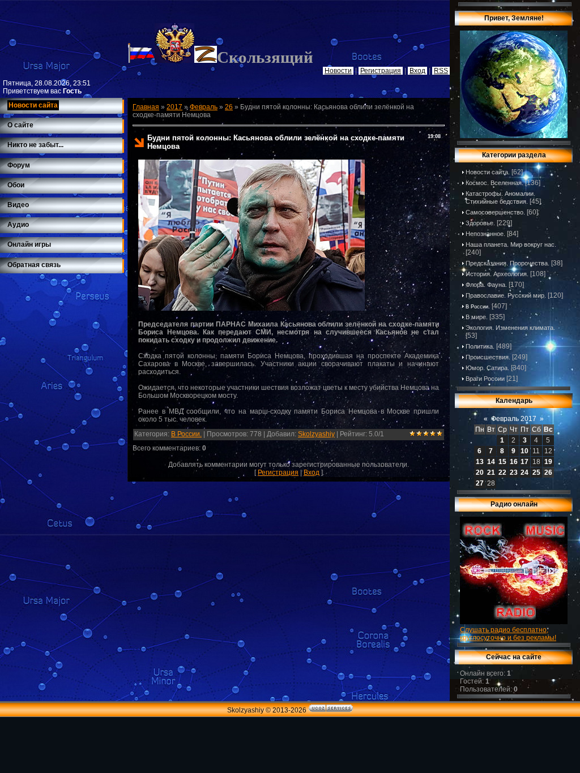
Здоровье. (480, 223)
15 (502, 462)
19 (548, 462)
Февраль (204, 107)
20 (480, 472)
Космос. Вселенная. (494, 182)
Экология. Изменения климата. (510, 327)
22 (502, 472)
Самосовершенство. (495, 212)
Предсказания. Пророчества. (507, 263)
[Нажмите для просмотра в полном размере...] (251, 308)
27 (480, 483)
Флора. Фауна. (486, 284)
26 (229, 107)
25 (536, 472)
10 (524, 451)
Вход (311, 472)
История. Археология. (497, 273)
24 (524, 472)
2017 (174, 107)
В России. (186, 434)
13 (480, 462)
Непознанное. (485, 233)
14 (491, 462)
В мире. (477, 317)
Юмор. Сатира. (487, 367)
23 (514, 472)
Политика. (480, 346)
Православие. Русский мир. (506, 295)
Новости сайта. (488, 172)
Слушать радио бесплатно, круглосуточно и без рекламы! (508, 634)
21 (491, 472)
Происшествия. (488, 357)
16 (514, 462)
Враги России (485, 378)
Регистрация (278, 472)
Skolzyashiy (316, 434)
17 (524, 462)
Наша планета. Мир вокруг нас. (511, 244)
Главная (146, 107)
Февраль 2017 (513, 419)
